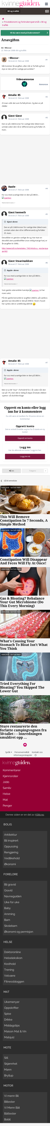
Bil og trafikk (21, 50)
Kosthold (10, 964)
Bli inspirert (11, 840)
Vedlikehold (12, 858)
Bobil (7, 1119)
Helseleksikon (13, 958)
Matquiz (9, 1037)
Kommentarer (12, 770)
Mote (7, 1047)
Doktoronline (12, 952)
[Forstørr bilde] (6, 197)
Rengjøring (11, 852)
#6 (47, 262)
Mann (8, 1069)
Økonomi (10, 864)
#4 (47, 188)
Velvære (9, 975)
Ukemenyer (11, 1002)
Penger (7, 805)
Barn (7, 920)
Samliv (7, 788)
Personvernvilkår (21, 752)
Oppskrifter (11, 1007)
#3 (47, 117)
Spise (7, 1013)
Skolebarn (10, 925)
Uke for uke (11, 902)
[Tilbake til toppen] (25, 745)
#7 (47, 362)
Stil (6, 1057)
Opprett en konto (25, 438)
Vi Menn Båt (12, 1107)
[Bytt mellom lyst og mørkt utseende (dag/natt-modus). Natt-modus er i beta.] (36, 755)
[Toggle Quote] (5, 222)
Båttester (10, 1113)
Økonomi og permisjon (18, 931)
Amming (9, 914)
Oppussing (11, 846)
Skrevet (18, 61)
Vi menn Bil (11, 1095)
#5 (47, 214)
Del (12, 471)
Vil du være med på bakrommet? (25, 32)
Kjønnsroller (10, 776)
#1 (47, 59)
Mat (5, 799)
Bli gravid (10, 884)
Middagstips (12, 1025)
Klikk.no (39, 814)
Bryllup (8, 1075)
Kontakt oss (37, 752)
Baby (7, 908)
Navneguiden (13, 896)
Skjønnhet (10, 1063)
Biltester (9, 1101)
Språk (8, 752)
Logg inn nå (25, 456)
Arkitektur (10, 834)
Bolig (7, 824)
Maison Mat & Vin (15, 1031)
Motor (8, 1085)
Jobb (6, 782)
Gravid (8, 890)
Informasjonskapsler (23, 755)
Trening (9, 969)
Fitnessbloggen (14, 981)
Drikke (8, 1019)
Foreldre (10, 874)
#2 (47, 96)
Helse (6, 793)
